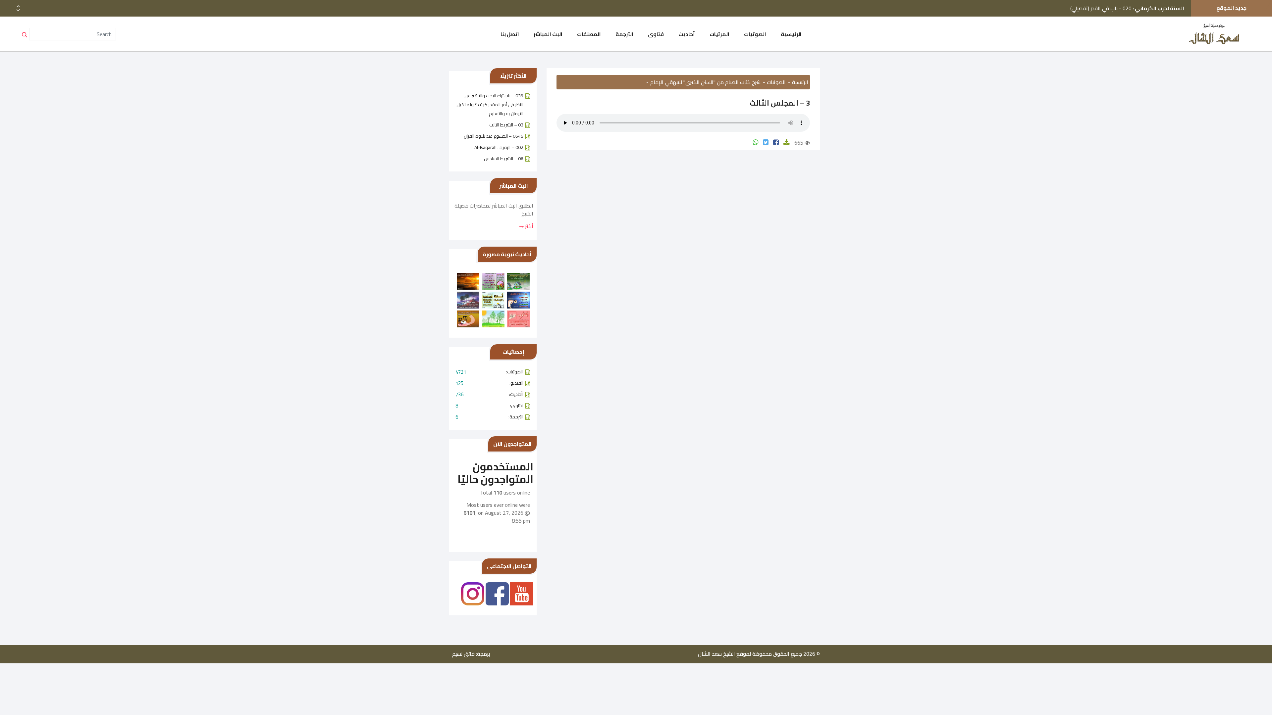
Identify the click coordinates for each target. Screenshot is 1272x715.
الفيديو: (489, 383)
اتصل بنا (510, 34)
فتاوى (656, 34)
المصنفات (589, 34)
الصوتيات (755, 34)
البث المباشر (548, 34)
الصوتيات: (489, 371)
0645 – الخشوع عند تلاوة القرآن (493, 136)
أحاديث (686, 34)
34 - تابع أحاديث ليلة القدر (1140, 15)
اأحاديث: (489, 394)
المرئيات (719, 34)
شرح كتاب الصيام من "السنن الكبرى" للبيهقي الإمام (705, 82)
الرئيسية (791, 34)
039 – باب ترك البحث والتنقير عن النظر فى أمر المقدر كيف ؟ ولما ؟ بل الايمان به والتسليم (489, 104)
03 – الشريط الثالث (506, 124)
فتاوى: (489, 405)
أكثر (528, 226)
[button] (18, 10)
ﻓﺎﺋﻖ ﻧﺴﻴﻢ (463, 654)
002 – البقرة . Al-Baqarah (498, 147)
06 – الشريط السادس (503, 158)
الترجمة (624, 34)
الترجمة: (489, 416)
